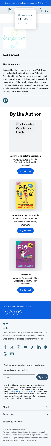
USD (26, 18)
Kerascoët (25, 164)
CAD (26, 23)
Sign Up (42, 377)
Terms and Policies (12, 421)
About (6, 406)
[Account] (40, 10)
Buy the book (25, 171)
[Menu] (5, 10)
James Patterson (22, 159)
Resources (8, 414)
